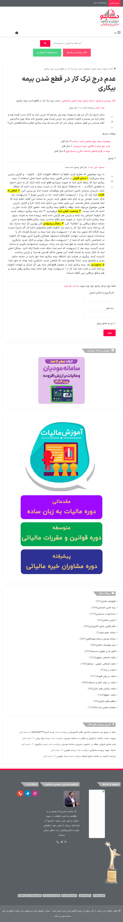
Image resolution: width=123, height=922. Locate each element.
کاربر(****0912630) (40, 732)
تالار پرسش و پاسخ (106, 101)
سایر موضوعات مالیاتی (106, 645)
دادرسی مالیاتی (109, 620)
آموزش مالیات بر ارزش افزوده (30, 895)
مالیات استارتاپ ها (69, 895)
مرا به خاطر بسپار (105, 324)
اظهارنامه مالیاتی (108, 601)
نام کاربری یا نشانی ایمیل (102, 293)
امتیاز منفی (112, 128)
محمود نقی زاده (97, 167)
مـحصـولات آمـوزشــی (47, 52)
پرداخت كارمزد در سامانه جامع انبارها (99, 756)
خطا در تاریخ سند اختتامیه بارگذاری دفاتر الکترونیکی (92, 732)
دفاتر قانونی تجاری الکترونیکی (102, 626)
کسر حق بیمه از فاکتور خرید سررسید (92, 146)
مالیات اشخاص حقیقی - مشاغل (101, 664)
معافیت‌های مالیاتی (107, 701)
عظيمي (67, 750)
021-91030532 (100, 3)
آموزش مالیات (99, 895)
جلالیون (38, 744)
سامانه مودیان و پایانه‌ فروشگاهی (101, 639)
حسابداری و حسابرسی (106, 614)
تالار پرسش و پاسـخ (77, 52)
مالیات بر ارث (110, 670)
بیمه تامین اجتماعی (92, 69)
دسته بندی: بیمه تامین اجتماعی (78, 101)
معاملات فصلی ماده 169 (104, 707)
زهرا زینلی (40, 738)
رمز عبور (110, 308)
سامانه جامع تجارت (107, 632)
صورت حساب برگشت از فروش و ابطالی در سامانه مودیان (90, 738)
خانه (111, 69)
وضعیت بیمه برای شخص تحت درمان (91, 141)
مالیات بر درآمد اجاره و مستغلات (101, 682)
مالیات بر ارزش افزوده (106, 676)
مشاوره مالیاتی (85, 895)
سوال (105, 69)
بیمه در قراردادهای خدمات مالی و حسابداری (88, 151)
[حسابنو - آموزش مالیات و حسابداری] (110, 18)
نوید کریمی (99, 107)
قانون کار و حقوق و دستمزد (103, 651)
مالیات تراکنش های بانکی (104, 688)
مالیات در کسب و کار (51, 895)
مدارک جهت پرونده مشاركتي (103, 750)
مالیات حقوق (110, 695)
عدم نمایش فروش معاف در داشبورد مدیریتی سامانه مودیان (89, 744)
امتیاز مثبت (112, 115)
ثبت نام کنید (70, 286)
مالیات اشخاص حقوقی (106, 657)
